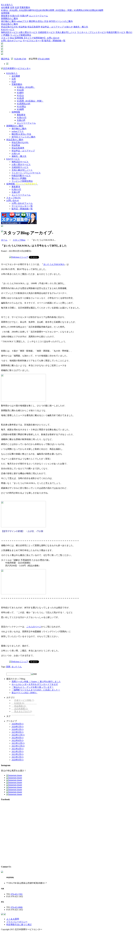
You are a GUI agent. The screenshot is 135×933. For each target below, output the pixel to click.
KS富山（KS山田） (10, 10)
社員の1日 (15, 16)
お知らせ (68, 27)
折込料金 (22, 27)
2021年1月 (17, 757)
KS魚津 (43, 10)
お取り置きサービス (27, 32)
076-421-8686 (44, 59)
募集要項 (5, 16)
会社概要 (5, 7)
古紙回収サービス (46, 32)
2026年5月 (17, 726)
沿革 (12, 7)
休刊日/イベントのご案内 (61, 21)
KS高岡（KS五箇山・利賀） (60, 10)
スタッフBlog (19, 240)
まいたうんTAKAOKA (53, 264)
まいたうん (16, 667)
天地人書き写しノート (65, 32)
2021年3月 (17, 751)
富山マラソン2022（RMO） (25, 693)
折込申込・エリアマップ (52, 27)
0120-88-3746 (20, 59)
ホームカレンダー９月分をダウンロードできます (35, 684)
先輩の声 (24, 16)
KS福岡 (99, 10)
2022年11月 (18, 735)
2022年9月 (17, 738)
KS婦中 (29, 10)
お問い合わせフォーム (11, 41)
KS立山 (36, 10)
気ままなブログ (23, 711)
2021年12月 (18, 743)
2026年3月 (17, 729)
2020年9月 (17, 760)
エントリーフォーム (38, 16)
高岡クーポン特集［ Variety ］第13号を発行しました (36, 681)
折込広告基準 (33, 27)
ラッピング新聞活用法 (20, 35)
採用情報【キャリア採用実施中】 (30, 38)
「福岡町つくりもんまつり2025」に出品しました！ (36, 690)
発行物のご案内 (8, 21)
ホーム (4, 240)
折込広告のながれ (9, 27)
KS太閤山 (91, 10)
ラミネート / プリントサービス (91, 32)
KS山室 (22, 10)
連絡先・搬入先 (80, 27)
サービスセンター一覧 (33, 41)
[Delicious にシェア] (18, 257)
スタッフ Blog (7, 38)
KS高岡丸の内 (80, 10)
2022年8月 (17, 740)
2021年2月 (17, 754)
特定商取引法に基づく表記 (19, 924)
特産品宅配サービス (116, 32)
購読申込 (5, 59)
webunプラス (22, 21)
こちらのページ (33, 627)
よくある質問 (12, 919)
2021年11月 (18, 746)
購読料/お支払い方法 (38, 21)
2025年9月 (17, 732)
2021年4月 (17, 749)
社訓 (17, 7)
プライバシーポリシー (16, 922)
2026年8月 (17, 724)
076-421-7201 (17, 894)
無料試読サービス (9, 32)
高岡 (8, 667)
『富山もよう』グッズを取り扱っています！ (33, 687)
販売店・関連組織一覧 (54, 41)
